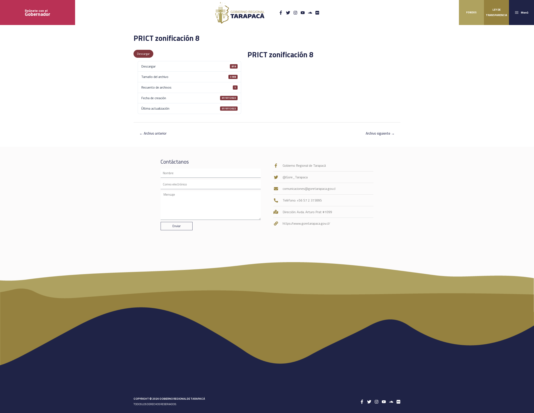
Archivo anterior (152, 133)
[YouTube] (303, 13)
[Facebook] (281, 13)
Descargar (143, 53)
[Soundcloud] (310, 13)
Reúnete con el (37, 12)
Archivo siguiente (380, 133)
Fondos (471, 12)
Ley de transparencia (496, 12)
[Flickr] (317, 13)
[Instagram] (295, 13)
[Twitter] (288, 13)
